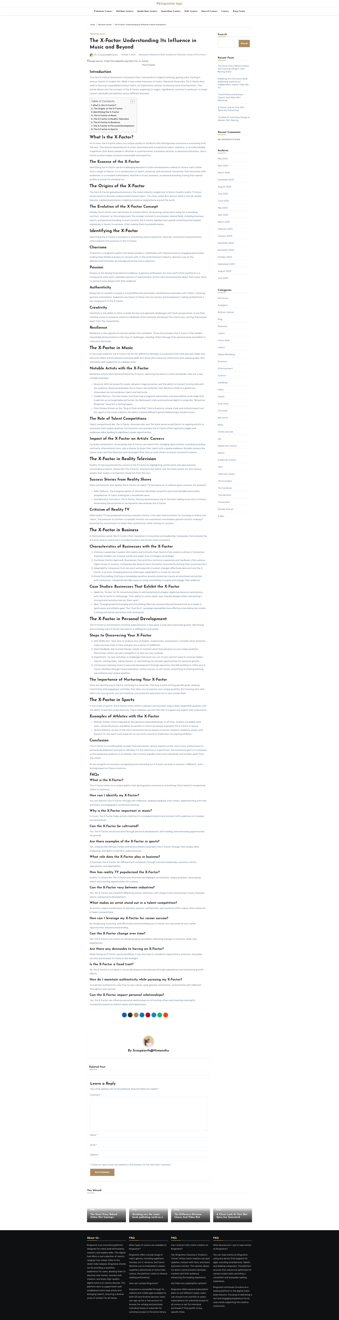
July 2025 (223, 194)
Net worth (223, 417)
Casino (221, 333)
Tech (220, 467)
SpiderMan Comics (147, 11)
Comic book (223, 340)
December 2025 (226, 179)
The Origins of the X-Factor (108, 108)
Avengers (223, 305)
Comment (95, 1095)
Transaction (224, 502)
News (220, 425)
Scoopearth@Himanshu (108, 55)
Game (221, 389)
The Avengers (225, 481)
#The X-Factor (199, 55)
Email (93, 1145)
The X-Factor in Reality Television (111, 119)
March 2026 (224, 172)
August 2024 (224, 271)
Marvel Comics (209, 11)
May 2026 (223, 158)
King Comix (239, 11)
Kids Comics (190, 11)
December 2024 (226, 243)
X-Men (221, 516)
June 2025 (223, 201)
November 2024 (226, 250)
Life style (223, 410)
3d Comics (223, 298)
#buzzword (144, 55)
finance (222, 375)
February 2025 (225, 229)
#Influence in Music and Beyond (162, 55)
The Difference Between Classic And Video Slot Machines (230, 97)
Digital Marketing (226, 354)
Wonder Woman (225, 509)
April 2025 (223, 215)
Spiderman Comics (227, 446)
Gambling (223, 382)
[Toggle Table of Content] (131, 101)
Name (93, 1135)
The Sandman (225, 488)
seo (219, 439)
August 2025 (224, 186)
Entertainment (225, 368)
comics (221, 347)
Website (94, 1154)
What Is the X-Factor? (104, 105)
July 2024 (223, 278)
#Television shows (184, 55)
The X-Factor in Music (105, 115)
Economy (222, 361)
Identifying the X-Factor (106, 112)
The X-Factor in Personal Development (113, 126)
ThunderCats (224, 495)
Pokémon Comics (103, 11)
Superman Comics (227, 460)
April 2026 (223, 165)
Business (222, 326)
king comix (223, 403)
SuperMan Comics (171, 11)
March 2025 (224, 222)
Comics (225, 11)
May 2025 (223, 208)
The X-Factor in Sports (105, 129)
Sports (221, 453)
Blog (220, 319)
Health (221, 396)
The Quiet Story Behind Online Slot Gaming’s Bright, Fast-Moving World (233, 69)
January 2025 (225, 236)
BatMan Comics (124, 11)
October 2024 (225, 257)
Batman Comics (226, 312)
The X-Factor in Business (106, 122)
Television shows (97, 34)
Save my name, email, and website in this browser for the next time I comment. (131, 1164)
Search (222, 34)
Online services (225, 432)
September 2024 (226, 264)
